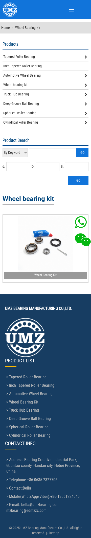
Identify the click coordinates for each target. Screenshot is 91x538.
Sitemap (53, 533)
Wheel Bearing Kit (45, 275)
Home (5, 28)
